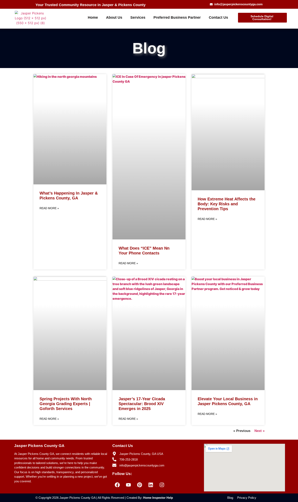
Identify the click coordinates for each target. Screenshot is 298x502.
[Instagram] (162, 485)
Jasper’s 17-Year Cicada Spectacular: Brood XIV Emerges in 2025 (142, 404)
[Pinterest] (140, 485)
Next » (259, 431)
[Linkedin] (151, 485)
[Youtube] (128, 485)
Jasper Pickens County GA (39, 446)
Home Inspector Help (158, 497)
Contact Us (218, 17)
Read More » (49, 208)
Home (93, 17)
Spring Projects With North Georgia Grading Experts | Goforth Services (66, 404)
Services (137, 17)
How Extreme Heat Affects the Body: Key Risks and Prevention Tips (226, 204)
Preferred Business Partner (177, 17)
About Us (114, 17)
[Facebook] (117, 485)
